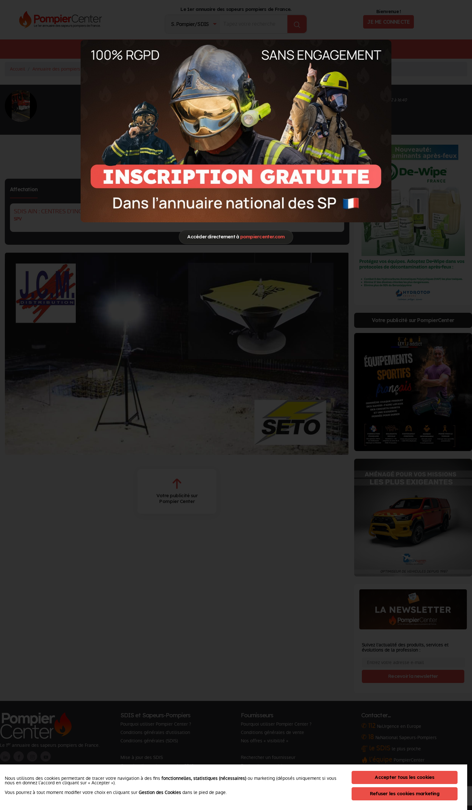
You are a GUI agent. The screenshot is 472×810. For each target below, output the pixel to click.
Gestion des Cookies (160, 792)
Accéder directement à (235, 237)
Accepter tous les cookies (404, 777)
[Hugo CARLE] (236, 131)
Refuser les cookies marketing (404, 793)
